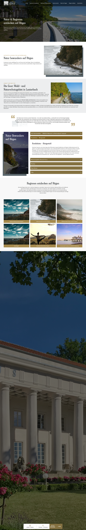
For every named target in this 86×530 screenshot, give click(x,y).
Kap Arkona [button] (34, 168)
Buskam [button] (33, 163)
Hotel (27, 3)
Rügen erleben (72, 3)
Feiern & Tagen (63, 3)
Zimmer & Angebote (34, 3)
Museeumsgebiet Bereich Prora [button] (39, 159)
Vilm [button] (32, 172)
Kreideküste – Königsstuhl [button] (38, 137)
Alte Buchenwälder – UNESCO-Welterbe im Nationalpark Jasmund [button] (48, 133)
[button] (16, 211)
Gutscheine (79, 3)
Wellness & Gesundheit (46, 3)
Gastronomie (56, 3)
